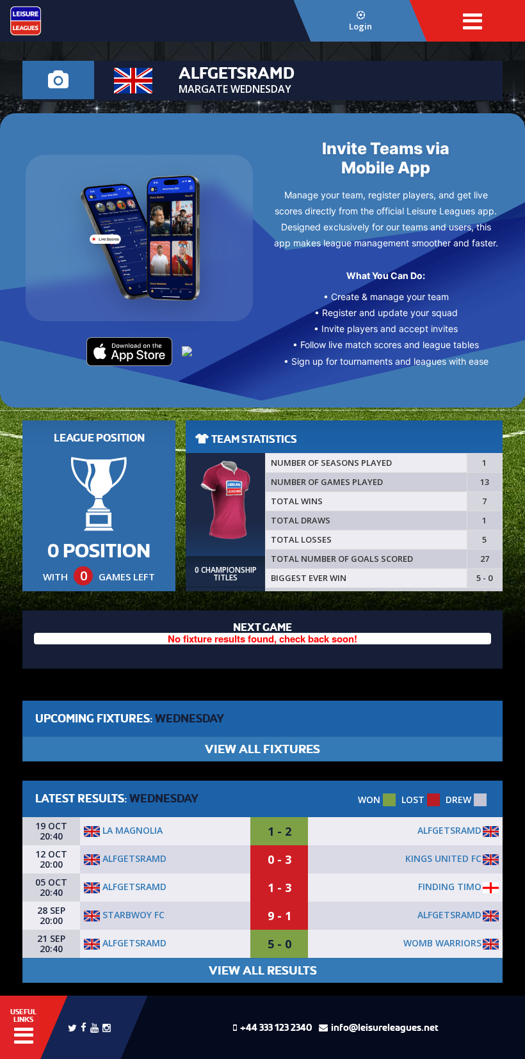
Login (360, 26)
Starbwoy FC (132, 915)
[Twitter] (72, 1027)
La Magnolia (131, 830)
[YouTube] (94, 1027)
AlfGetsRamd (449, 830)
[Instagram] (106, 1027)
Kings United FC (443, 858)
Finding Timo (449, 886)
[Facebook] (83, 1026)
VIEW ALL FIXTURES (262, 749)
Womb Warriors (442, 943)
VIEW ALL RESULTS (263, 970)
